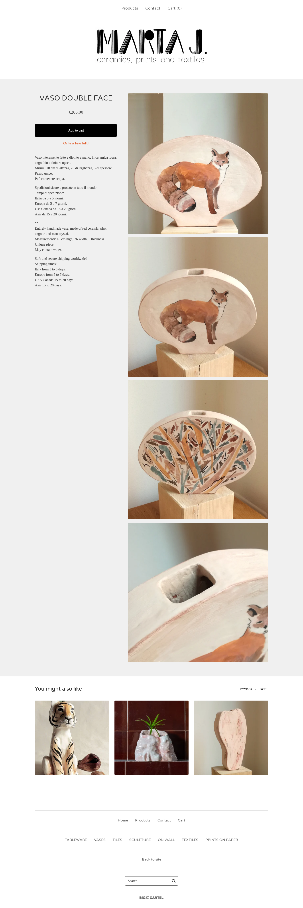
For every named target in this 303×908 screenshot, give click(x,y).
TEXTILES (190, 840)
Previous (246, 689)
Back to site (151, 859)
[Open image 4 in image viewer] (198, 592)
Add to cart (76, 130)
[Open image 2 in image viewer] (198, 307)
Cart (181, 820)
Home (123, 820)
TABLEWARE (76, 840)
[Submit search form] (173, 881)
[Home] (152, 46)
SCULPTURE (140, 840)
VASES (100, 840)
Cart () (174, 8)
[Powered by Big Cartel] (151, 897)
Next (263, 689)
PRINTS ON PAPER (221, 840)
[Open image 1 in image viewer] (198, 163)
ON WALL (166, 840)
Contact (152, 8)
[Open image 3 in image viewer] (198, 449)
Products (129, 8)
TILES (117, 840)
